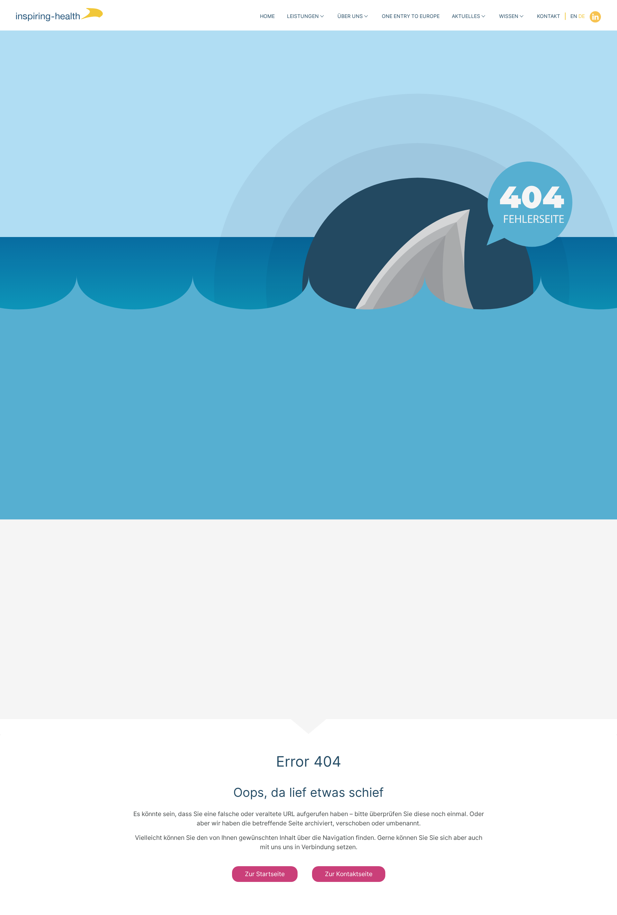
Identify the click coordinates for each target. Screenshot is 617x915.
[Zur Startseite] (59, 14)
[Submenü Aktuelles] (483, 16)
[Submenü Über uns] (366, 16)
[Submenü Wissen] (521, 16)
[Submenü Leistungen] (322, 16)
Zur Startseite (265, 874)
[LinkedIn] (595, 16)
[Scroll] (308, 727)
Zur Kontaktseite (348, 874)
